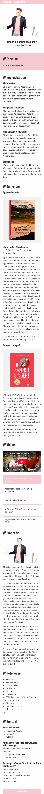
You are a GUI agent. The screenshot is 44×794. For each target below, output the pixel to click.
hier (18, 435)
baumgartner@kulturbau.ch (18, 775)
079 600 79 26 (11, 781)
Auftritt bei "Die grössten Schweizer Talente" (21, 510)
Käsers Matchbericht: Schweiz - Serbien (19, 480)
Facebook (10, 734)
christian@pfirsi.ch (14, 731)
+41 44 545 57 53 (13, 757)
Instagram (10, 737)
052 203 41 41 (11, 778)
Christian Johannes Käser (14, 2)
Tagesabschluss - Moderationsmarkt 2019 (21, 520)
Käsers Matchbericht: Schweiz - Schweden (19, 490)
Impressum (22, 791)
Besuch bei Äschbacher (15, 500)
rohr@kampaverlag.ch (15, 754)
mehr (5, 712)
